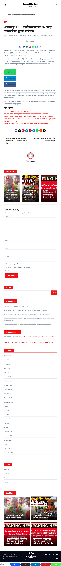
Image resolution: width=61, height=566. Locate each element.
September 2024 (9, 453)
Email (7, 248)
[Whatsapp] (33, 45)
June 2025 (7, 415)
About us (6, 469)
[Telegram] (36, 45)
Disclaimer (7, 478)
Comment (8, 216)
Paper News (12, 556)
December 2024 (8, 440)
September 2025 (9, 402)
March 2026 (7, 377)
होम (6, 22)
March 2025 (7, 427)
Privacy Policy (8, 482)
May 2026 (7, 368)
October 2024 (8, 448)
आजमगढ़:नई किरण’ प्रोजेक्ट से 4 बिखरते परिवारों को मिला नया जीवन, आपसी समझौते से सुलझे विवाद (28, 123)
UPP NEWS (50, 35)
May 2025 (7, 419)
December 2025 (8, 389)
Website (7, 256)
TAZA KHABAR (42, 35)
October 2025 (8, 398)
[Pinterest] (30, 45)
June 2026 (7, 364)
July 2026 (7, 360)
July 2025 (7, 410)
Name (7, 240)
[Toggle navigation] (5, 5)
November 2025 (8, 394)
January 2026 (8, 385)
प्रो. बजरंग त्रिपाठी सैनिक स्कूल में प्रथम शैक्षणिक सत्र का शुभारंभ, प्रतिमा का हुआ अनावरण (26, 114)
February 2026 (8, 381)
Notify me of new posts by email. (15, 271)
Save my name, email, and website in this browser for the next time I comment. (28, 264)
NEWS (35, 35)
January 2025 (8, 436)
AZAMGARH (29, 35)
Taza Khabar (30, 4)
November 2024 (8, 444)
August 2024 (7, 457)
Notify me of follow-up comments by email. (18, 267)
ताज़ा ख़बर (11, 35)
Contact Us (7, 473)
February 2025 (8, 432)
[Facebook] (20, 45)
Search (8, 287)
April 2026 (7, 372)
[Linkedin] (27, 45)
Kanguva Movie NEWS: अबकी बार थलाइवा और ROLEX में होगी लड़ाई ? (38, 342)
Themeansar (6, 559)
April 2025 (7, 423)
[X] (23, 45)
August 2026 (7, 356)
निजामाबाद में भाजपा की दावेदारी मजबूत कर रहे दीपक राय (17, 111)
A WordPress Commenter (11, 342)
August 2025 (7, 406)
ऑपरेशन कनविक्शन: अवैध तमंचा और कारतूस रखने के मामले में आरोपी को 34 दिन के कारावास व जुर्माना (28, 116)
